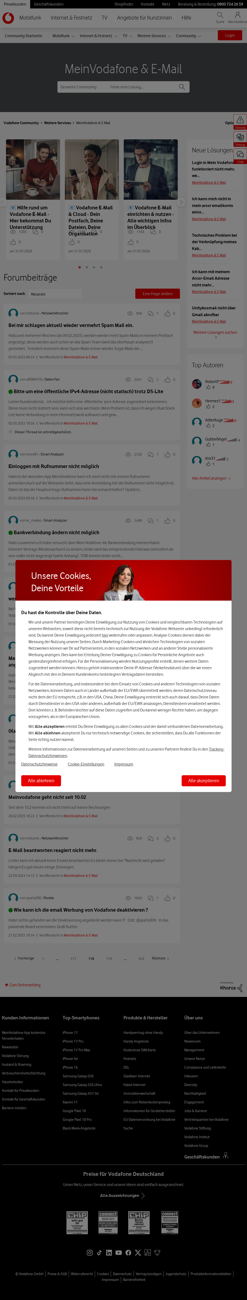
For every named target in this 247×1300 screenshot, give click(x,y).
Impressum (123, 764)
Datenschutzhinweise (39, 764)
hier (105, 634)
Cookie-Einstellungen (86, 764)
